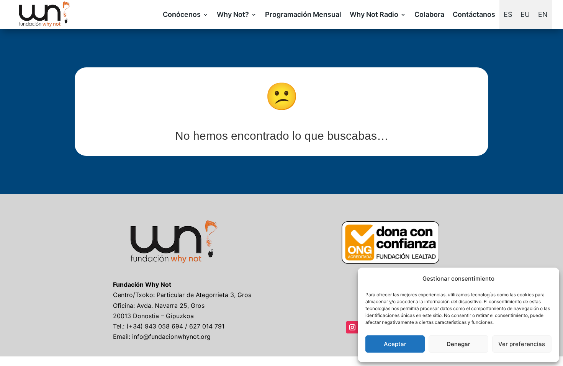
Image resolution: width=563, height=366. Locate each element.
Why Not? (233, 14)
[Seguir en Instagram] (352, 327)
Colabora (429, 14)
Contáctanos (474, 14)
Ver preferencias (521, 344)
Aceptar (395, 344)
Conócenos (182, 14)
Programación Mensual (303, 14)
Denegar (458, 344)
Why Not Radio (374, 14)
